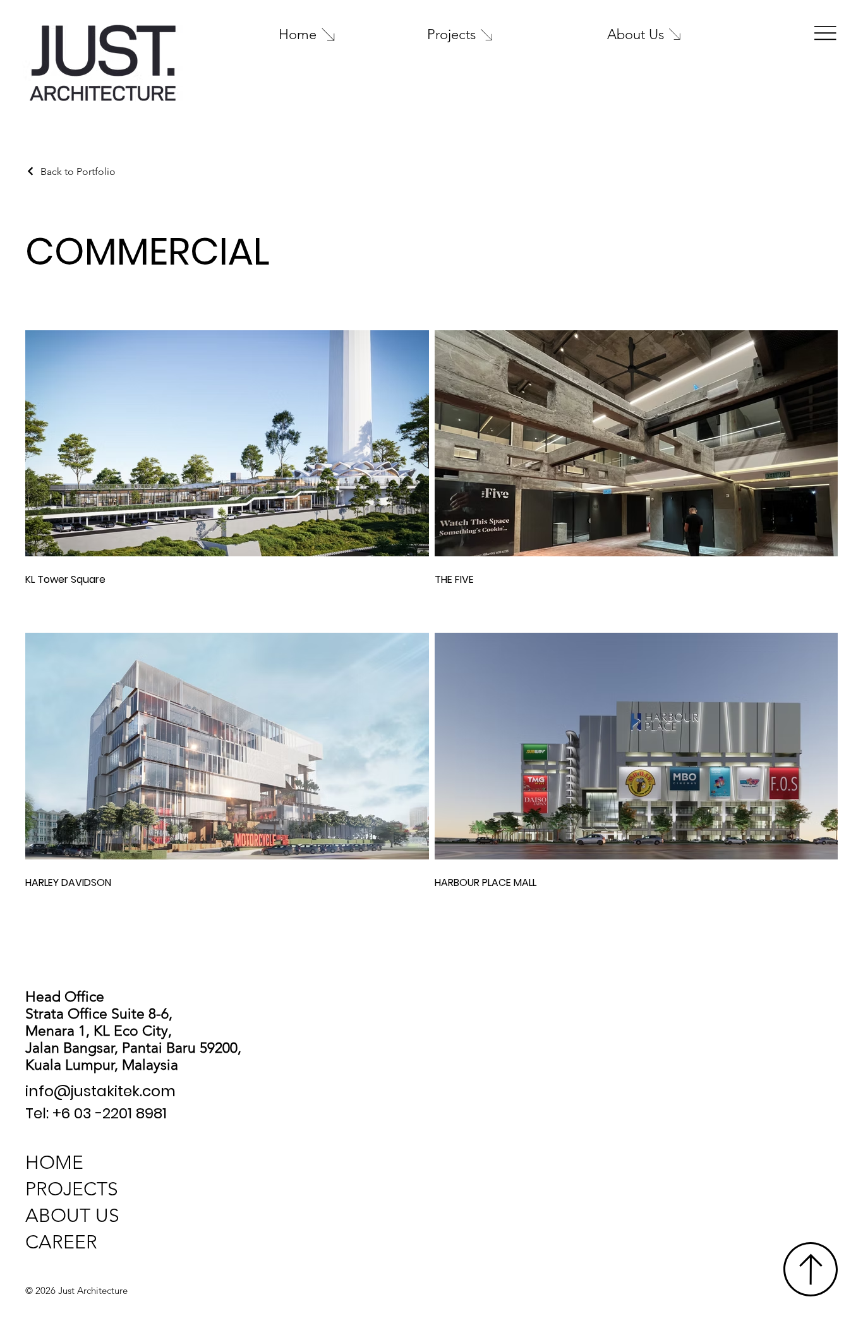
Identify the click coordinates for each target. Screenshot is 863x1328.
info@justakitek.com (100, 1090)
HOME (54, 1162)
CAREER (61, 1242)
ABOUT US (72, 1215)
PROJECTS (71, 1189)
